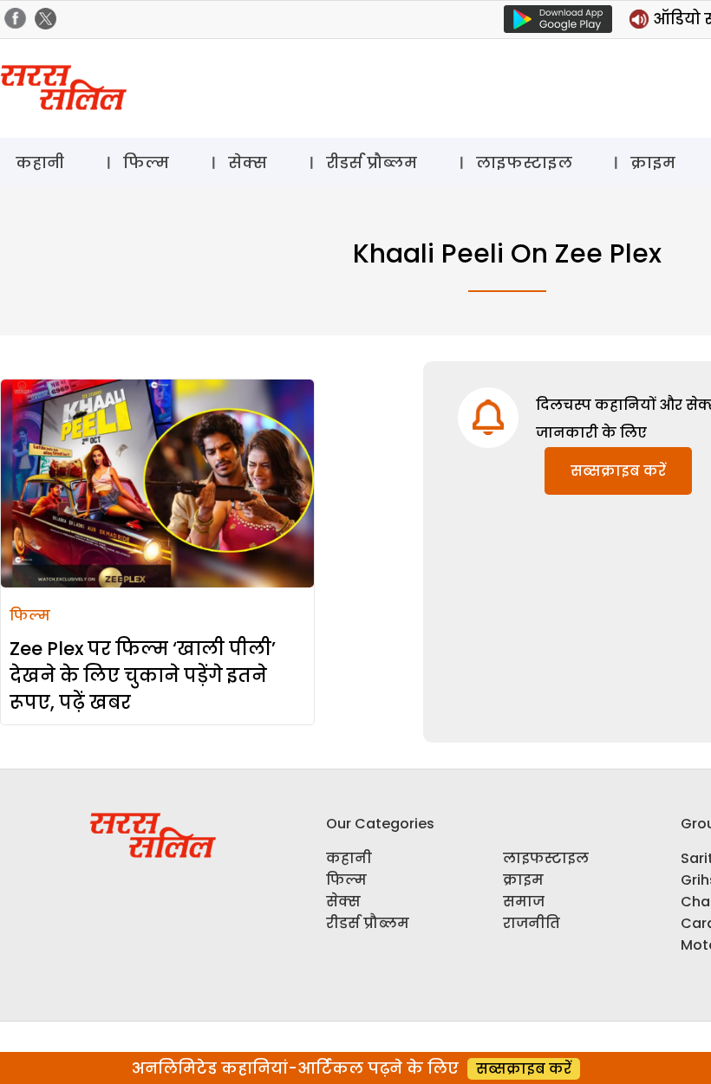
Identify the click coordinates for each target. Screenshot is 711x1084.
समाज (524, 902)
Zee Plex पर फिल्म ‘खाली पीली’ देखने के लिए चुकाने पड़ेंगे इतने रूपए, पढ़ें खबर (143, 675)
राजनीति (531, 923)
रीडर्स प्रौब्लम (371, 162)
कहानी (40, 162)
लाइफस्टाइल (524, 162)
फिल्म (146, 162)
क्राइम (652, 162)
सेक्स (247, 162)
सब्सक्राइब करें (618, 471)
